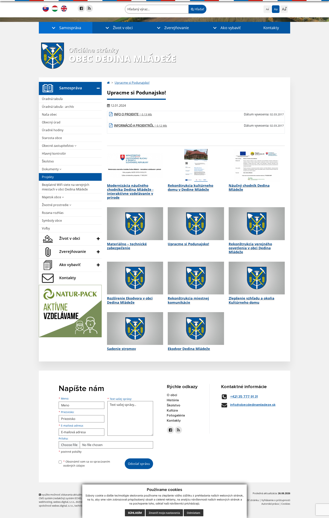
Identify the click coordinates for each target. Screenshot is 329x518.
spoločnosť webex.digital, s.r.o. (56, 505)
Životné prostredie (55, 205)
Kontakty (271, 27)
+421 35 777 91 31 (244, 396)
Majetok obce (52, 197)
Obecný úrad (51, 122)
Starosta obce (52, 138)
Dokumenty (50, 169)
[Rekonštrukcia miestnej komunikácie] (196, 278)
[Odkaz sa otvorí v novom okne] (81, 8)
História (173, 400)
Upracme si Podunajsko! (132, 83)
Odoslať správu (139, 464)
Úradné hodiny (52, 130)
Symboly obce (52, 220)
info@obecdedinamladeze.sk (252, 405)
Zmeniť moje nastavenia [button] (164, 512)
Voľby (46, 228)
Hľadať (199, 9)
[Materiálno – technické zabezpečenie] (135, 223)
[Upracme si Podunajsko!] (196, 223)
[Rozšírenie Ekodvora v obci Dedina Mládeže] (135, 278)
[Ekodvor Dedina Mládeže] (196, 328)
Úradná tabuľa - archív (58, 107)
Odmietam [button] (193, 512)
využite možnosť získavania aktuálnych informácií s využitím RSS (77, 494)
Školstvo (48, 161)
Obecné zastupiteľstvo (58, 146)
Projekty (48, 177)
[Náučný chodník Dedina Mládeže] (257, 165)
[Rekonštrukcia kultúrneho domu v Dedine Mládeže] (196, 165)
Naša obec (49, 114)
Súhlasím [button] (135, 512)
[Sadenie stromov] (135, 328)
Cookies (285, 503)
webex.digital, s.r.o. (64, 502)
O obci (172, 395)
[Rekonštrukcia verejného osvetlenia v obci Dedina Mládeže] (257, 223)
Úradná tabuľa (52, 99)
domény (80, 502)
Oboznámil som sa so (86, 463)
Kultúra (172, 410)
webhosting (45, 502)
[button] (65, 28)
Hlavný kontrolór (54, 153)
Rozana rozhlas (53, 213)
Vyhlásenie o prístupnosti (275, 500)
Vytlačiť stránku (250, 500)
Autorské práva (270, 503)
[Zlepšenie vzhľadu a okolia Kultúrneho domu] (257, 278)
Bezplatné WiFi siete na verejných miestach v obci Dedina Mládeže (65, 187)
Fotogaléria (176, 415)
